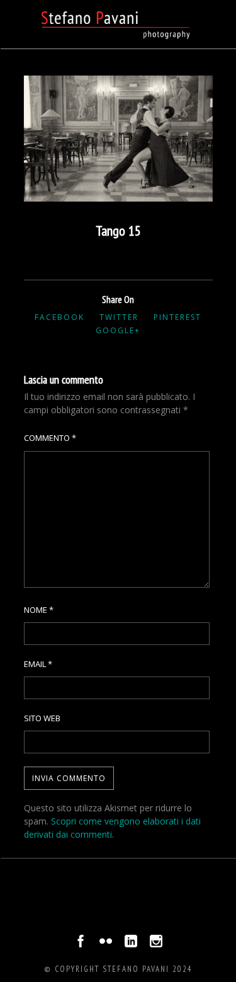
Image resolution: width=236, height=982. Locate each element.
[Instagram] (156, 944)
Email (38, 664)
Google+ (118, 330)
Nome (38, 609)
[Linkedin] (131, 944)
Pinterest (177, 317)
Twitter (118, 317)
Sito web (42, 718)
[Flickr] (105, 944)
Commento (50, 437)
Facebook (59, 317)
